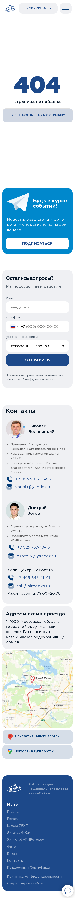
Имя (9, 298)
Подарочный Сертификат (29, 868)
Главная (14, 812)
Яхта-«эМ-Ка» (19, 833)
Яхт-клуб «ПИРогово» (25, 840)
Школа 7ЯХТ (17, 826)
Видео (12, 854)
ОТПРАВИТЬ (37, 360)
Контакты (15, 861)
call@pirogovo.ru (33, 585)
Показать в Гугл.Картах (34, 751)
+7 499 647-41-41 (33, 577)
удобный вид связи (22, 337)
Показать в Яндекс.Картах (37, 736)
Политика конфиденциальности (34, 877)
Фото (11, 847)
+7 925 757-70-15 (33, 547)
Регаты (13, 819)
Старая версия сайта (25, 883)
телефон (13, 317)
